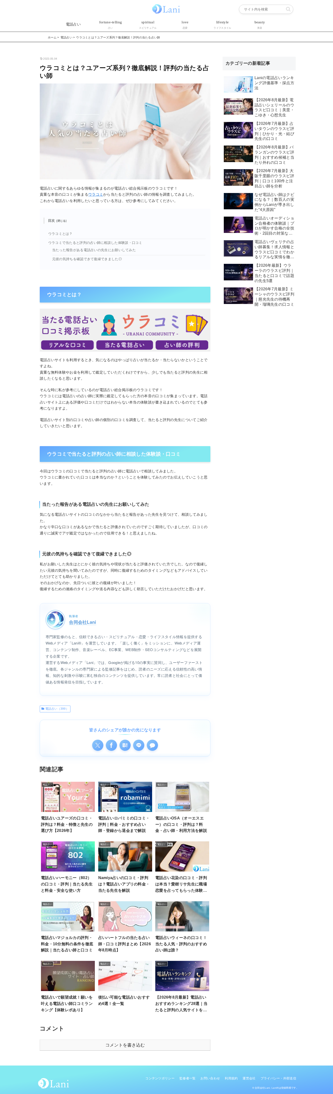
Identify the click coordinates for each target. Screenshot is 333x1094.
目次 (51, 220)
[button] (288, 9)
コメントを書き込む (125, 1045)
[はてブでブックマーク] (125, 745)
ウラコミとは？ (60, 234)
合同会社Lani (82, 622)
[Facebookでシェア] (111, 745)
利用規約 (231, 1078)
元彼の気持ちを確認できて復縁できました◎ (87, 259)
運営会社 (249, 1078)
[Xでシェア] (97, 745)
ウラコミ (95, 194)
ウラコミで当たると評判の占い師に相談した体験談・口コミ (95, 243)
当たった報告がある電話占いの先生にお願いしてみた (94, 250)
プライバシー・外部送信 (278, 1078)
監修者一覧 (187, 1078)
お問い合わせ (210, 1078)
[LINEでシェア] (138, 745)
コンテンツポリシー (160, 1078)
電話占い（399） (57, 708)
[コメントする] (152, 745)
